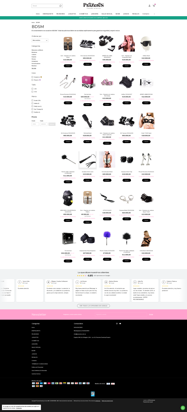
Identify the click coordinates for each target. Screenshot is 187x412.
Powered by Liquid (148, 402)
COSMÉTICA (83, 14)
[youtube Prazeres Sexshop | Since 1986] (120, 323)
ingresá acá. (97, 400)
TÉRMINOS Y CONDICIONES (40, 364)
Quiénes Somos (36, 374)
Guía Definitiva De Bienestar (39, 370)
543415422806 (78, 327)
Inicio (38, 14)
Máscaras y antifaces (37, 50)
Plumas (34, 59)
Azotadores (35, 61)
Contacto (145, 14)
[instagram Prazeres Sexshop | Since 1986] (117, 323)
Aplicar (52, 124)
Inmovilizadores (36, 63)
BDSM (118, 14)
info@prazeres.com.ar (80, 334)
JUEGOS (126, 14)
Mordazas (34, 52)
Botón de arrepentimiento (107, 400)
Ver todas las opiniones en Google (93, 306)
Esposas (34, 57)
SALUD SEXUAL (107, 14)
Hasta (41, 121)
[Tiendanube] (149, 400)
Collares (34, 54)
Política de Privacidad (37, 367)
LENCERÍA (94, 14)
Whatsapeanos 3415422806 (81, 330)
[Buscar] (60, 6)
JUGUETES (72, 14)
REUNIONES (60, 14)
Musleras (34, 65)
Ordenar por (36, 36)
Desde (33, 121)
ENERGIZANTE (48, 14)
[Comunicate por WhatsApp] (183, 408)
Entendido (19, 408)
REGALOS (135, 14)
